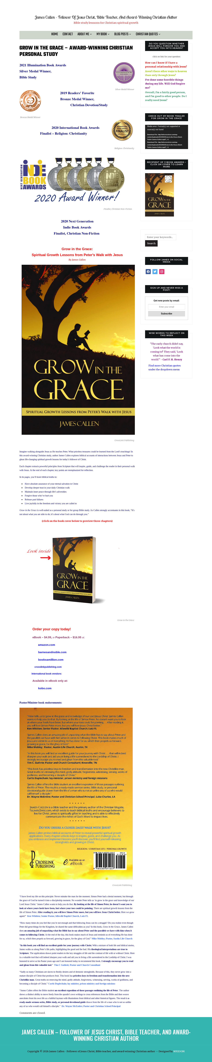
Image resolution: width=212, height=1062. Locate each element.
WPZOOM (179, 1051)
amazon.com (46, 644)
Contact (68, 34)
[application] (166, 137)
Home (54, 34)
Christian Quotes (147, 34)
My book (102, 34)
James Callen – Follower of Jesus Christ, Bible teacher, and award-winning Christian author (106, 1035)
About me (83, 34)
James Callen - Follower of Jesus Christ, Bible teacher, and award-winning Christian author (106, 17)
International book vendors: (47, 673)
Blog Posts (121, 34)
